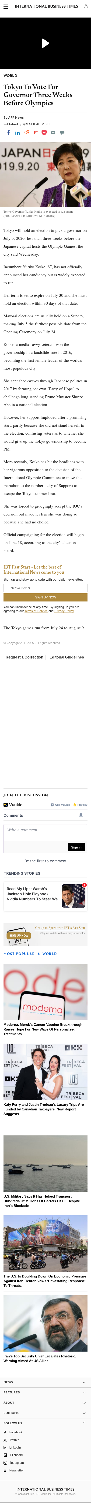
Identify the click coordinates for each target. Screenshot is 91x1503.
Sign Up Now (18, 935)
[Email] (53, 132)
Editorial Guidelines (66, 657)
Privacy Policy (64, 611)
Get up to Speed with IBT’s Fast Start (60, 928)
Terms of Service (36, 611)
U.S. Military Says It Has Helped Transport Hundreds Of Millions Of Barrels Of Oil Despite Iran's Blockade (42, 1201)
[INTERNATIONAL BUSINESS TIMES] (46, 7)
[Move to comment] (62, 132)
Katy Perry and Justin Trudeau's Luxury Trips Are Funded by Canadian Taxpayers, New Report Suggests (44, 1109)
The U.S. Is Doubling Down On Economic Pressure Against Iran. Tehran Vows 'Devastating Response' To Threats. (45, 1281)
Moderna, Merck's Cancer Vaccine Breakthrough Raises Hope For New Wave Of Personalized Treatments (43, 1029)
